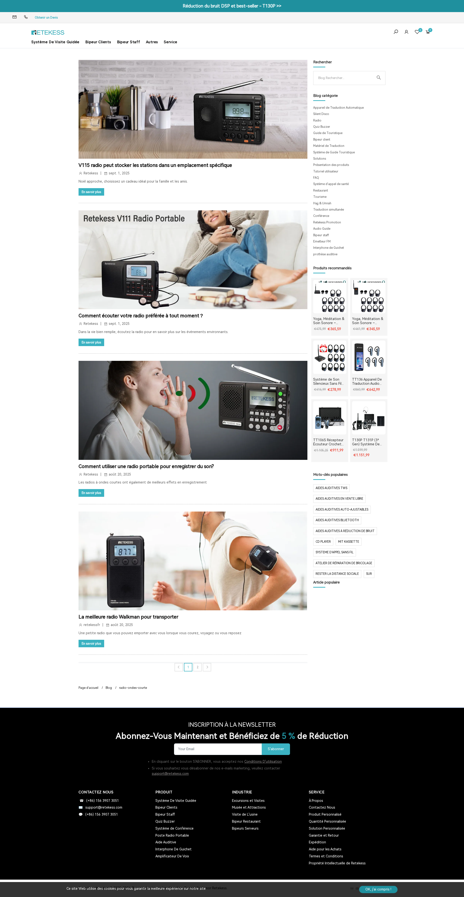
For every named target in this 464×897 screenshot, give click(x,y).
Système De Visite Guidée (55, 42)
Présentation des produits (331, 165)
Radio (317, 120)
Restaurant (320, 190)
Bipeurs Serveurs (245, 828)
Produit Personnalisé (325, 814)
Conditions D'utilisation (263, 761)
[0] (417, 32)
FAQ (316, 177)
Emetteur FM (322, 241)
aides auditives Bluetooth (337, 520)
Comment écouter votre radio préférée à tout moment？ (141, 316)
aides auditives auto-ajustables (342, 509)
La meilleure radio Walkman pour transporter (128, 617)
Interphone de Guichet (328, 247)
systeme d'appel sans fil (335, 552)
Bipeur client (321, 139)
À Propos (316, 801)
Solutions (319, 158)
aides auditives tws (331, 488)
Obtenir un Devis (46, 17)
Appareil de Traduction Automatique (338, 107)
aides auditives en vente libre (339, 498)
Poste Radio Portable (172, 835)
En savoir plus (91, 192)
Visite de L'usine (245, 814)
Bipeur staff (321, 235)
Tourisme (319, 197)
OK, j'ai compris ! (378, 889)
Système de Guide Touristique (334, 152)
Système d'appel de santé (331, 184)
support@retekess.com (170, 774)
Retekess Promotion (327, 222)
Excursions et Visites (248, 801)
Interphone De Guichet (173, 849)
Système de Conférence (174, 828)
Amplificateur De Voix (172, 856)
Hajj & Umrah (322, 203)
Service (170, 42)
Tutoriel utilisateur (325, 171)
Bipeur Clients (98, 42)
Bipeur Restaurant (246, 821)
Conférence (321, 216)
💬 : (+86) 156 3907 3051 (98, 814)
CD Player (323, 541)
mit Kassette (348, 541)
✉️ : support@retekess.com (100, 807)
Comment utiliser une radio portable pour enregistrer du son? (146, 466)
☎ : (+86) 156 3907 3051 (99, 801)
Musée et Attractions (249, 807)
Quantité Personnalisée (327, 821)
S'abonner (276, 749)
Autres (152, 42)
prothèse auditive (325, 254)
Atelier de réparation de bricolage (344, 563)
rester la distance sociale (337, 574)
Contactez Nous (322, 807)
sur (369, 574)
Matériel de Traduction (328, 146)
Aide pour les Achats (325, 849)
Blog (109, 688)
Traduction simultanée (328, 209)
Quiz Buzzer (321, 126)
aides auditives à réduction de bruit (345, 531)
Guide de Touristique (327, 133)
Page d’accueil (88, 688)
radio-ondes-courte (133, 688)
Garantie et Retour (324, 835)
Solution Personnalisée (327, 828)
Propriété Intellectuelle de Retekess (337, 863)
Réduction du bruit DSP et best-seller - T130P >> (232, 5)
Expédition (317, 842)
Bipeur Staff (128, 42)
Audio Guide (321, 228)
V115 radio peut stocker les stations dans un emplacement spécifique (155, 165)
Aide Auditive (165, 842)
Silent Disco (321, 114)
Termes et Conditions (326, 856)
